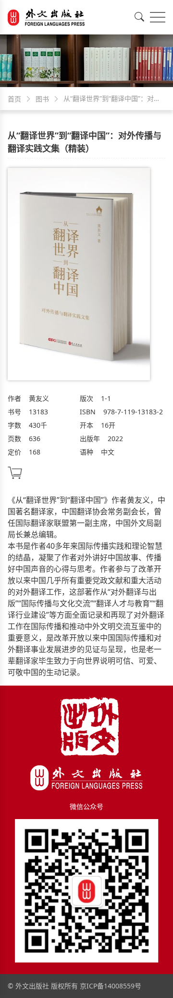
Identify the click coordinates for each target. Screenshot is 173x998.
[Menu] (157, 17)
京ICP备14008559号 (110, 985)
